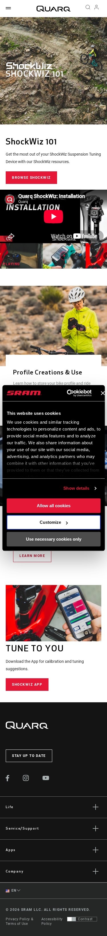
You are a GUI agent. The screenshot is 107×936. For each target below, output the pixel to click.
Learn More (32, 556)
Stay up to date (29, 756)
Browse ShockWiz (31, 178)
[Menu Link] (8, 8)
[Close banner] (103, 393)
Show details (76, 488)
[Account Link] (96, 8)
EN (13, 891)
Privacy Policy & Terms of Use (19, 921)
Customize (50, 522)
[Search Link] (88, 8)
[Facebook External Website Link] (7, 780)
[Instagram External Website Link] (26, 780)
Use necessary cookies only (53, 539)
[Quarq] (54, 8)
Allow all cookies (53, 505)
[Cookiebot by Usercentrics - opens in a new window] (69, 393)
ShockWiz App (27, 685)
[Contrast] (71, 919)
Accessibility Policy (52, 921)
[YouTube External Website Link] (46, 779)
